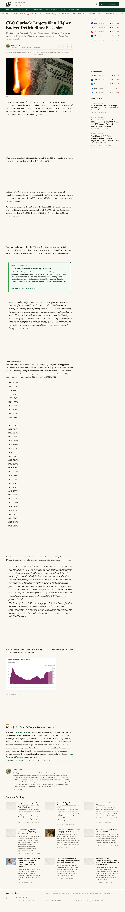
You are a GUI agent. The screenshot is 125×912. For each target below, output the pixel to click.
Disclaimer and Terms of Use (80, 893)
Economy (9, 19)
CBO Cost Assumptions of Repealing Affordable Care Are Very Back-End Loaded (68, 861)
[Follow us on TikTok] (23, 898)
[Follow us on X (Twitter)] (10, 898)
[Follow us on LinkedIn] (13, 898)
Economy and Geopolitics (55, 9)
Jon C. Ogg (16, 45)
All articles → (18, 789)
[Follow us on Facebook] (7, 898)
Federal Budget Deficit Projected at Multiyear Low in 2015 (68, 805)
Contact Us (56, 893)
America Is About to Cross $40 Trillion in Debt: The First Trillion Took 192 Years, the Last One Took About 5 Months (29, 863)
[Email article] (67, 46)
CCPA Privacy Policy (106, 893)
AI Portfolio (74, 9)
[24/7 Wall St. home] (8, 4)
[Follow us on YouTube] (17, 898)
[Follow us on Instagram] (20, 898)
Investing (9, 9)
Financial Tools (66, 893)
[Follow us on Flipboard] (27, 898)
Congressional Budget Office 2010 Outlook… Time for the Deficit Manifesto (28, 805)
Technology (37, 9)
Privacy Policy (94, 893)
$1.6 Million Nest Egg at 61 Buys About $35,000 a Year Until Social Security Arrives (104, 108)
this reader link (20, 732)
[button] (96, 4)
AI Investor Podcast (110, 4)
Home (42, 893)
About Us (48, 893)
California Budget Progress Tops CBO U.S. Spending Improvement (28, 832)
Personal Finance (23, 9)
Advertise (116, 893)
